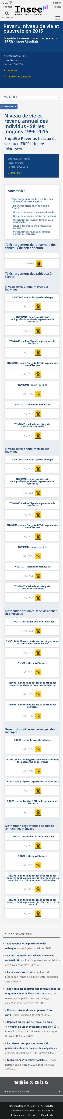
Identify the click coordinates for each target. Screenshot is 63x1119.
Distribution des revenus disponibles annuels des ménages (31, 233)
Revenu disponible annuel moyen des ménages (32, 227)
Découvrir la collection (19, 76)
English (57, 2)
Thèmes (7, 7)
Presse (57, 6)
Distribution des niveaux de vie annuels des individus (33, 221)
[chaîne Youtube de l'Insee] (36, 1083)
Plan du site (47, 1115)
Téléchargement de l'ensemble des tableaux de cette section (32, 200)
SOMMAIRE (7, 106)
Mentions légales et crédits (22, 1105)
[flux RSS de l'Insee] (47, 1083)
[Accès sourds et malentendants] (10, 3)
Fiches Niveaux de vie (20, 972)
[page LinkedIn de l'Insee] (26, 1083)
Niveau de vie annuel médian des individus (34, 216)
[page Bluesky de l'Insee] (16, 1083)
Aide (5, 3)
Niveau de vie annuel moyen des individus (34, 212)
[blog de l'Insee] (42, 1083)
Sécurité (32, 1115)
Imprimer (12, 70)
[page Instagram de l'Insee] (21, 1083)
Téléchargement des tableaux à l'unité (30, 207)
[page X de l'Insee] (31, 1083)
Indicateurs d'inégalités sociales (26, 1060)
